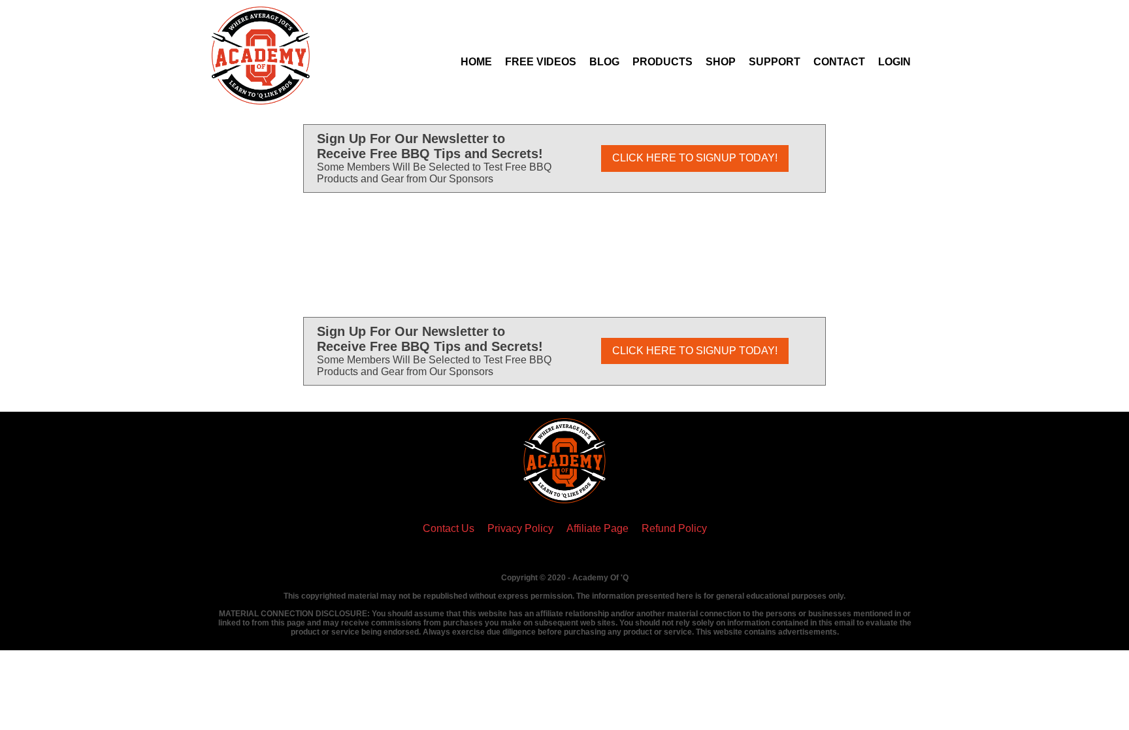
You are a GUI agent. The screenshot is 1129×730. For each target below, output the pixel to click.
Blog (604, 61)
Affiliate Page (597, 528)
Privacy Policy (520, 528)
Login (894, 61)
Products (662, 61)
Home (476, 61)
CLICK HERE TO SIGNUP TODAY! (694, 157)
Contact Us (448, 528)
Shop (721, 61)
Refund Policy (674, 528)
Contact (839, 61)
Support (774, 61)
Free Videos (540, 61)
